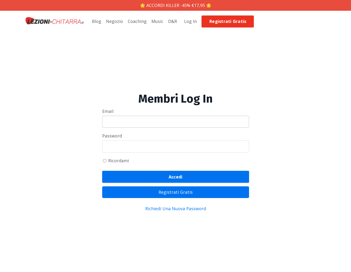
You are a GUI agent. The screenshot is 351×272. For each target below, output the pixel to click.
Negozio (114, 21)
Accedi (176, 177)
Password (112, 136)
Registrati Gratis (176, 192)
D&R (172, 21)
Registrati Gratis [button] (227, 21)
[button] (228, 21)
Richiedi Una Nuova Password (175, 208)
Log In (190, 21)
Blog (96, 21)
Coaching (137, 21)
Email (107, 111)
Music (157, 21)
